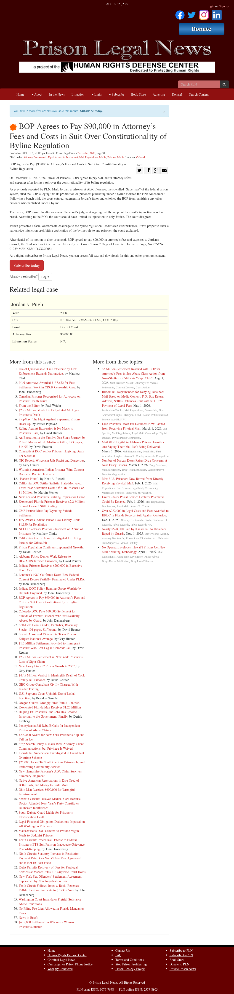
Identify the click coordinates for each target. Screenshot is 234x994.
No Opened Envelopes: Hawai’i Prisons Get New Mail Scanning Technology (133, 549)
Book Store (138, 94)
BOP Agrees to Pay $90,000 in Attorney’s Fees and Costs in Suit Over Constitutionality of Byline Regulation (52, 602)
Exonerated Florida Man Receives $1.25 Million (50, 707)
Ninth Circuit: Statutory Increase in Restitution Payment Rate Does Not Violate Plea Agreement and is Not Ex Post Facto (50, 858)
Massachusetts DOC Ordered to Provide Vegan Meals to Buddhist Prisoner (49, 832)
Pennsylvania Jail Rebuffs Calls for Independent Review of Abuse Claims (49, 727)
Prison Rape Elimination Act (141, 538)
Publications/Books (112, 410)
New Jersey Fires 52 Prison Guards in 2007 (47, 666)
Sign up (224, 6)
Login (210, 6)
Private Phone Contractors (126, 437)
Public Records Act (141, 524)
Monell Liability (129, 543)
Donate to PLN (179, 964)
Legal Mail (138, 433)
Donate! (177, 94)
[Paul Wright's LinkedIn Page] (217, 13)
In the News (57, 94)
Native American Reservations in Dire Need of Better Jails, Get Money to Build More (49, 782)
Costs (148, 520)
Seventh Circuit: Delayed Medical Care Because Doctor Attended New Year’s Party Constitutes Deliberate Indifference (49, 803)
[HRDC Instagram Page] (204, 13)
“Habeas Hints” (28, 478)
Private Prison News (183, 969)
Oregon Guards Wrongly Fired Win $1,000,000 (49, 702)
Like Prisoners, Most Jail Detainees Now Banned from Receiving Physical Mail (133, 426)
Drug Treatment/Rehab (134, 469)
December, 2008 (86, 153)
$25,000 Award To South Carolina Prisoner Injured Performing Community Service (52, 764)
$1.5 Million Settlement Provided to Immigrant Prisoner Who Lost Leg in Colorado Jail (49, 645)
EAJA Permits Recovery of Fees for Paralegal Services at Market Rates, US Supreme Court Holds (52, 869)
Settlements (108, 387)
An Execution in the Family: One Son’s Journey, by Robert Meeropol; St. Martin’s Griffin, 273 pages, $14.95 (52, 442)
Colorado (141, 157)
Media (102, 157)
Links (97, 94)
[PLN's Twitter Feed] (191, 13)
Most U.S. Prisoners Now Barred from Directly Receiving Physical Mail (132, 480)
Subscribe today (91, 110)
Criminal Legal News (61, 959)
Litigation (78, 94)
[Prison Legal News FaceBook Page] (180, 13)
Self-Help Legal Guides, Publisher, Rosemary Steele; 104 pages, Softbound (48, 627)
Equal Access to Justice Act (63, 157)
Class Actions (143, 387)
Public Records (121, 524)
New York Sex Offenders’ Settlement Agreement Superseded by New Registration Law (50, 878)
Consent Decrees (125, 387)
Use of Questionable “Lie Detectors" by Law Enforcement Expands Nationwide (48, 371)
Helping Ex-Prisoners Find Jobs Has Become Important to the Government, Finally (48, 714)
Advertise (159, 94)
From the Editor (29, 405)
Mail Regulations (88, 157)
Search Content (199, 94)
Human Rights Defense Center (67, 955)
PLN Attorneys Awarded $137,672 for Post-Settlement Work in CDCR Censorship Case (47, 384)
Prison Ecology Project (130, 969)
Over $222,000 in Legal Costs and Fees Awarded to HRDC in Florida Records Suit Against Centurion (135, 512)
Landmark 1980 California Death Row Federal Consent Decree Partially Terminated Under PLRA (51, 576)
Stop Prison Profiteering (131, 964)
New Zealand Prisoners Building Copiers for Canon (52, 497)
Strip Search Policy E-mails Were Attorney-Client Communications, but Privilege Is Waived (51, 746)
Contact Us (122, 950)
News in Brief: (28, 917)
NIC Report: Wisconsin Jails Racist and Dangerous (51, 460)
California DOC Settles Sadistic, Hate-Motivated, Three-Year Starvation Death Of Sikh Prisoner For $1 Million (51, 487)
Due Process (123, 488)
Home (20, 94)
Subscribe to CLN (181, 955)
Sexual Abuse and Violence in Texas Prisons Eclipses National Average (47, 636)
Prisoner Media (115, 157)
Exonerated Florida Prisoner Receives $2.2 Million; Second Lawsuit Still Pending (52, 503)
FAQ (118, 955)
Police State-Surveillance (130, 556)
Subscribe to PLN (181, 950)
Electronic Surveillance (138, 492)
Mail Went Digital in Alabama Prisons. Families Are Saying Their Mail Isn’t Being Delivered (133, 444)
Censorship (151, 410)
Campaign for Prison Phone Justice (70, 964)
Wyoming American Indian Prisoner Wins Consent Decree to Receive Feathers (51, 471)
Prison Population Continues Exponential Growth (51, 547)
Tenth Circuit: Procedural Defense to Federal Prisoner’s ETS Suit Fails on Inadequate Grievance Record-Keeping (52, 844)
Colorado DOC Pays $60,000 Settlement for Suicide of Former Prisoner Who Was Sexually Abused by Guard (49, 616)
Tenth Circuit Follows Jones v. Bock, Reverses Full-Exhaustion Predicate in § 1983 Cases (49, 887)
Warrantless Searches (113, 492)
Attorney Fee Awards (35, 157)
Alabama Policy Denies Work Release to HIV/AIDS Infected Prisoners (45, 558)
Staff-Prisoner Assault (121, 383)
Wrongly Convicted (60, 969)
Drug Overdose (157, 465)
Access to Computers (156, 456)
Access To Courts (133, 456)
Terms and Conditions (129, 959)
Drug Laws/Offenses (142, 561)
